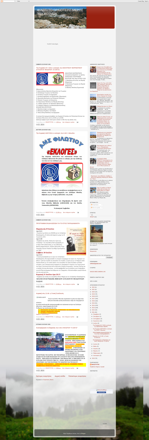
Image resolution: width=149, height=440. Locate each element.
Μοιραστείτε (93, 251)
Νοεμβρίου (96, 314)
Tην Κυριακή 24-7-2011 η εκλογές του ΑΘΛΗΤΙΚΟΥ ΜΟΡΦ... (102, 326)
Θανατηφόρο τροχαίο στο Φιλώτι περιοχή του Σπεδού (104, 95)
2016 (93, 301)
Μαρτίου (95, 351)
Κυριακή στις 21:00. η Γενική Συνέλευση (50, 293)
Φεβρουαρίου (97, 353)
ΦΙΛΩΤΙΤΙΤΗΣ (95, 364)
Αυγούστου (96, 321)
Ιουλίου (95, 323)
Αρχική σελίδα (60, 376)
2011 (93, 312)
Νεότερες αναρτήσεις (43, 376)
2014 (93, 305)
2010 (93, 358)
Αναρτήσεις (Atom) (48, 379)
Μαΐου (95, 346)
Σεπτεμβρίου (97, 318)
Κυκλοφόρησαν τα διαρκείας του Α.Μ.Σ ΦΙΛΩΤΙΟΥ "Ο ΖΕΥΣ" (57, 328)
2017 (93, 298)
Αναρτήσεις (95, 204)
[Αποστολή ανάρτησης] (77, 122)
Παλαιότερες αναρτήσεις (77, 376)
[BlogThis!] (38, 124)
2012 (93, 310)
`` (90, 215)
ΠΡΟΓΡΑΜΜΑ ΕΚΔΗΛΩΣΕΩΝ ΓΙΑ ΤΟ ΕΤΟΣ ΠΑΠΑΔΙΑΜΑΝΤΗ (58, 223)
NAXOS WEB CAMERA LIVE (97, 271)
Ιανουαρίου (96, 355)
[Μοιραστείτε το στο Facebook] (42, 124)
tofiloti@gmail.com (95, 263)
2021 (93, 289)
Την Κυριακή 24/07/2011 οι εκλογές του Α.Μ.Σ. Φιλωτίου (55, 133)
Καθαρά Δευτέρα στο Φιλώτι (104, 106)
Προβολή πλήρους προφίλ (97, 366)
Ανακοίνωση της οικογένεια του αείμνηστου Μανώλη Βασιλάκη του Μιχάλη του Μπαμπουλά (104, 134)
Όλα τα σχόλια (96, 207)
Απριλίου (95, 348)
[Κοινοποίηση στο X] (40, 124)
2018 (93, 296)
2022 (93, 287)
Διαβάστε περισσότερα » (42, 314)
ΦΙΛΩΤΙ (92, 217)
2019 (93, 294)
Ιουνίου (95, 344)
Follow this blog (101, 392)
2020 (93, 291)
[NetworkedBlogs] (101, 390)
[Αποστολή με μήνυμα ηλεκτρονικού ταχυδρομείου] (37, 124)
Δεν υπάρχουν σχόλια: (69, 122)
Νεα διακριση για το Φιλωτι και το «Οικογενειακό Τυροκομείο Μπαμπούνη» (104, 147)
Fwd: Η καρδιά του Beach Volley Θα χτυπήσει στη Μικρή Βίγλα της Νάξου (104, 189)
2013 (93, 307)
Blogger (83, 433)
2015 (93, 303)
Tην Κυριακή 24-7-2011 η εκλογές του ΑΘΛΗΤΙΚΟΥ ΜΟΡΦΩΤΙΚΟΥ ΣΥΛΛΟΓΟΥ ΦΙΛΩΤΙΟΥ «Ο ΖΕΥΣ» (59, 69)
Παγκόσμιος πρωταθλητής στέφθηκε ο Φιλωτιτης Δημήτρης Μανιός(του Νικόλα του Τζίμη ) (101, 177)
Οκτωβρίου (96, 316)
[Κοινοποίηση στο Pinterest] (43, 124)
